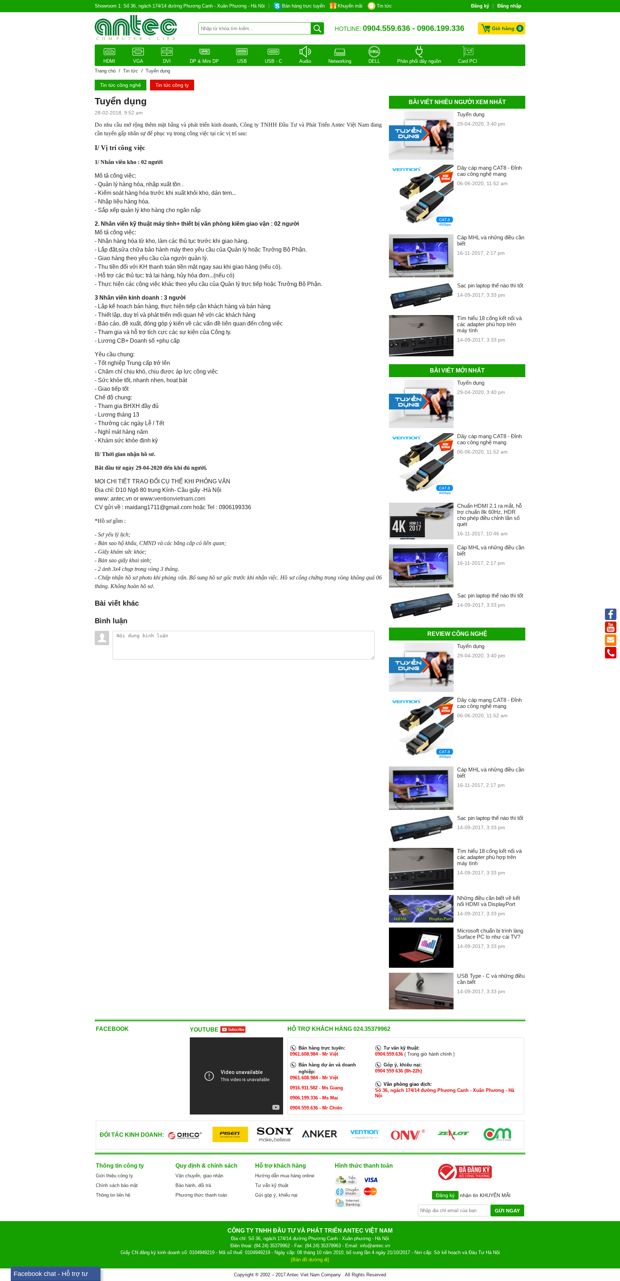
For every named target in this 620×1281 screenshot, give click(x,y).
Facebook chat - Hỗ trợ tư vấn (51, 1275)
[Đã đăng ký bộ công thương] (463, 1179)
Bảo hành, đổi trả (193, 1185)
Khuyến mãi (350, 6)
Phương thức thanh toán (201, 1195)
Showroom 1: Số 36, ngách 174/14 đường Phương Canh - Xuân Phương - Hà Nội (180, 6)
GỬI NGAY (507, 1211)
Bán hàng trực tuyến (303, 6)
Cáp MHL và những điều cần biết (490, 240)
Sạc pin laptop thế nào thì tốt (490, 285)
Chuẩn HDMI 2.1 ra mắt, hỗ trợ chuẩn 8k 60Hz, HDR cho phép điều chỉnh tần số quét (489, 515)
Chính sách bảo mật (117, 1185)
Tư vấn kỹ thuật (271, 1185)
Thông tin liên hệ (113, 1195)
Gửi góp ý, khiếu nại (276, 1195)
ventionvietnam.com (179, 499)
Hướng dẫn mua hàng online (284, 1175)
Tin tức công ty (172, 85)
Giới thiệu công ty (114, 1175)
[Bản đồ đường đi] (310, 1259)
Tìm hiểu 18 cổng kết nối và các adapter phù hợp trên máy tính (489, 324)
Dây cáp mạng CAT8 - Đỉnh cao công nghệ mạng (489, 171)
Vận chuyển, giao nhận (199, 1175)
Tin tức (384, 6)
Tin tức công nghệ (120, 85)
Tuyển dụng (470, 114)
